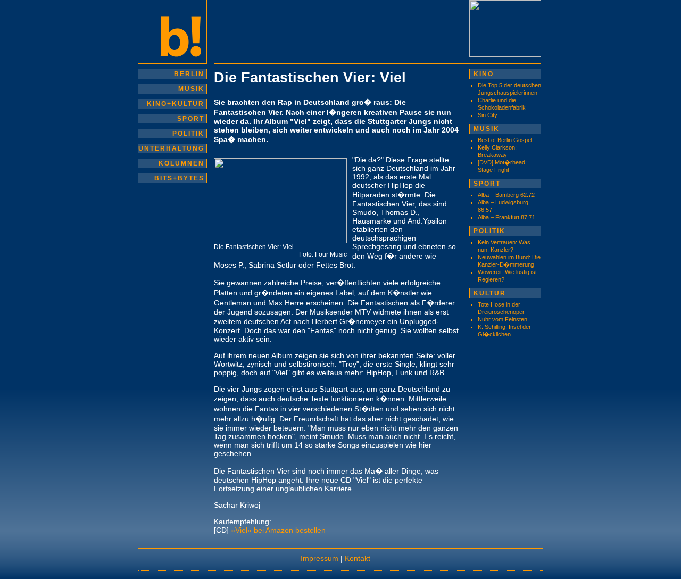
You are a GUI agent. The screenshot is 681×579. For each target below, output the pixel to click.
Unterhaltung (171, 148)
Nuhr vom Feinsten (502, 319)
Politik (188, 133)
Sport (190, 118)
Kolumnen (181, 163)
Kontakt (357, 558)
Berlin (189, 74)
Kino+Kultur (175, 103)
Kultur (490, 293)
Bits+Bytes (179, 178)
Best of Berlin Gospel (505, 140)
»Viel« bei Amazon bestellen (278, 530)
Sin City (487, 115)
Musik (191, 89)
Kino (484, 74)
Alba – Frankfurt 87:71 (506, 217)
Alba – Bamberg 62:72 (506, 195)
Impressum (319, 558)
